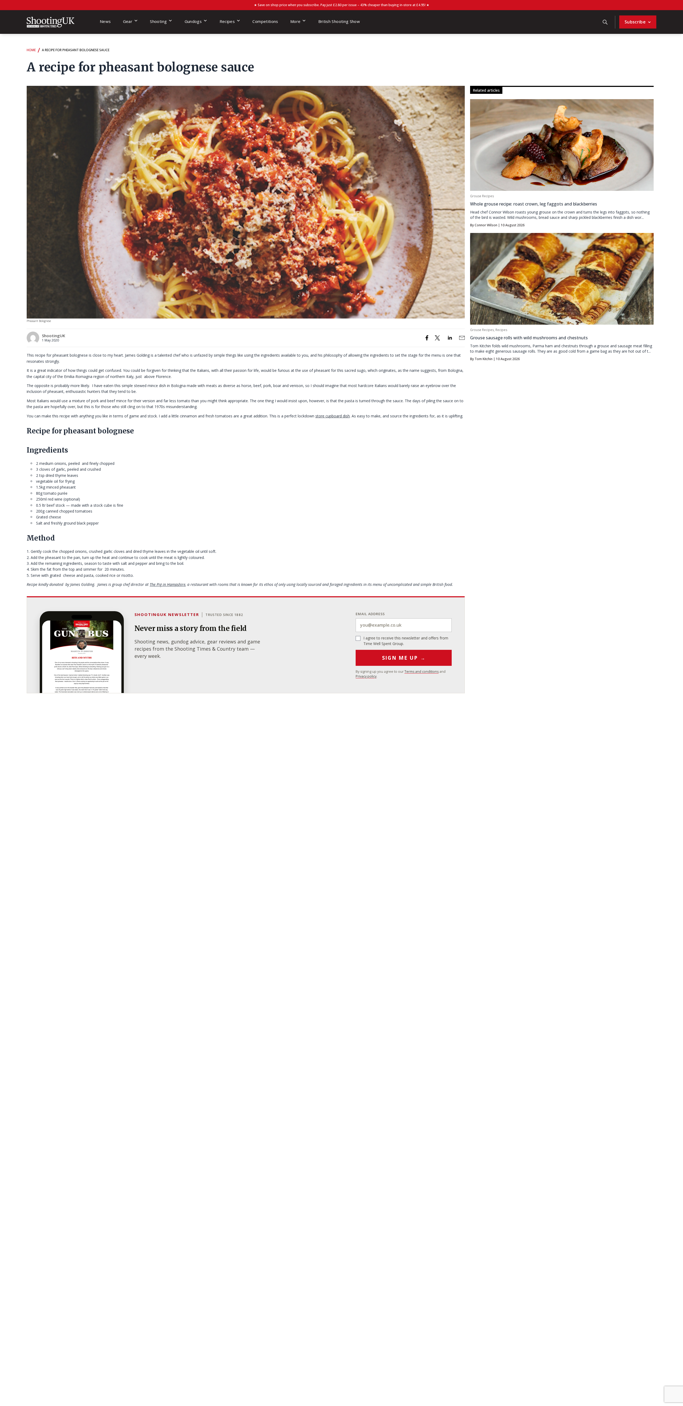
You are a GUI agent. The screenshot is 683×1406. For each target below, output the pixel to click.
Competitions (265, 21)
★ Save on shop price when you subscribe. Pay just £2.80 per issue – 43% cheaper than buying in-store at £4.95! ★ (341, 5)
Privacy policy (366, 676)
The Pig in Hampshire (167, 584)
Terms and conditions (421, 671)
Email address (370, 613)
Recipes (227, 21)
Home (31, 50)
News (105, 21)
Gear (127, 21)
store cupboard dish (332, 415)
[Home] (50, 22)
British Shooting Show (339, 21)
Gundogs (193, 21)
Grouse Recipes (482, 196)
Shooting (158, 21)
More (295, 21)
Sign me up (404, 657)
